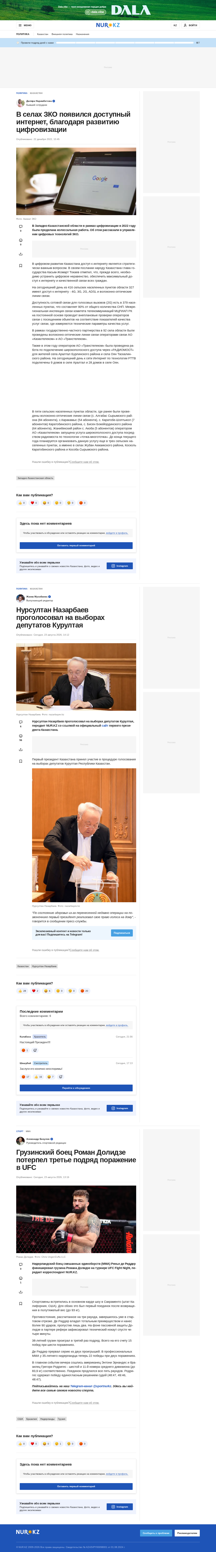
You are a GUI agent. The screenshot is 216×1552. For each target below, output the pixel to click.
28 (24, 991)
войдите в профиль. (117, 533)
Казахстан (42, 34)
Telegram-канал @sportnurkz (90, 1386)
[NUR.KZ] (108, 25)
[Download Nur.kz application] (108, 10)
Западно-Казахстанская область (35, 478)
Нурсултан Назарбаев (44, 966)
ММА (28, 1131)
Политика (22, 34)
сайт (105, 725)
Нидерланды (47, 1419)
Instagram (122, 566)
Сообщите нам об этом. (84, 461)
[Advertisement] (108, 67)
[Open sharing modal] (20, 254)
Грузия (61, 1419)
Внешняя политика (62, 34)
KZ (175, 25)
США (20, 1419)
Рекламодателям (187, 1533)
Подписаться (122, 932)
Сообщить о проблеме (156, 1533)
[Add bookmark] (21, 265)
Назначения (82, 34)
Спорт (19, 1131)
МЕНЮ (27, 25)
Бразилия (31, 1419)
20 (86, 991)
